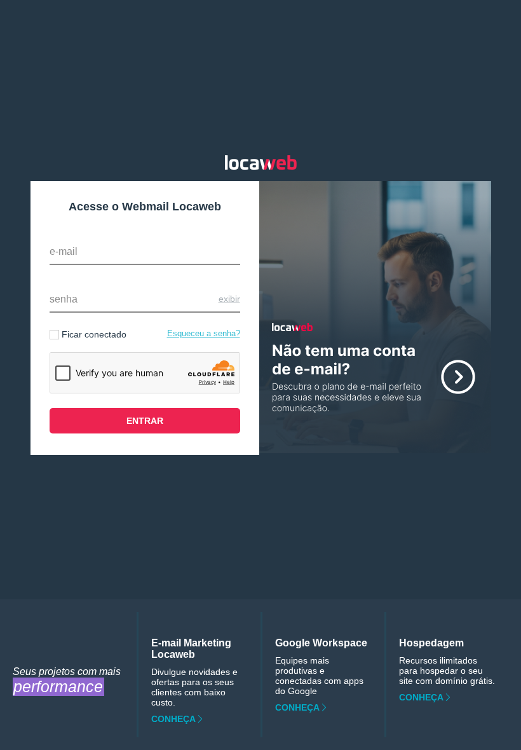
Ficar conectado (94, 334)
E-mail (64, 251)
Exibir (229, 299)
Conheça (173, 719)
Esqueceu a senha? (203, 333)
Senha (64, 299)
